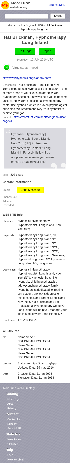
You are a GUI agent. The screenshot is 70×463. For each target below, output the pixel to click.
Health (19, 25)
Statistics (12, 444)
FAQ (10, 454)
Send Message (30, 189)
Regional (30, 25)
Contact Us (14, 419)
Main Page (13, 399)
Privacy (11, 408)
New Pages (14, 439)
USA (40, 25)
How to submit (15, 459)
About (10, 403)
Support (12, 423)
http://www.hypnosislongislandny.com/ (27, 77)
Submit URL (57, 4)
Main (10, 25)
